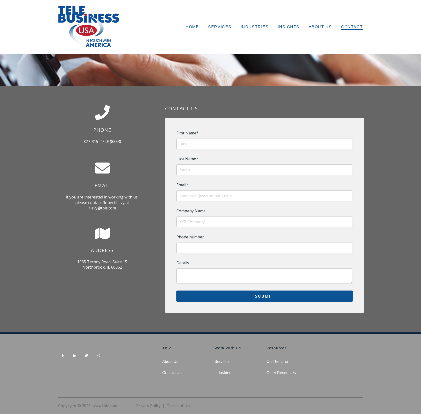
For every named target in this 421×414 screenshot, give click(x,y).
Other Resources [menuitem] (281, 373)
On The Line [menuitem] (277, 361)
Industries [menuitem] (222, 373)
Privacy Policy (148, 405)
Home (192, 27)
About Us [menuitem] (170, 361)
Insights (288, 27)
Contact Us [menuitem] (172, 373)
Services (219, 27)
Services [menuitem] (222, 361)
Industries (255, 27)
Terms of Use (179, 405)
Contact (352, 27)
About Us (320, 27)
